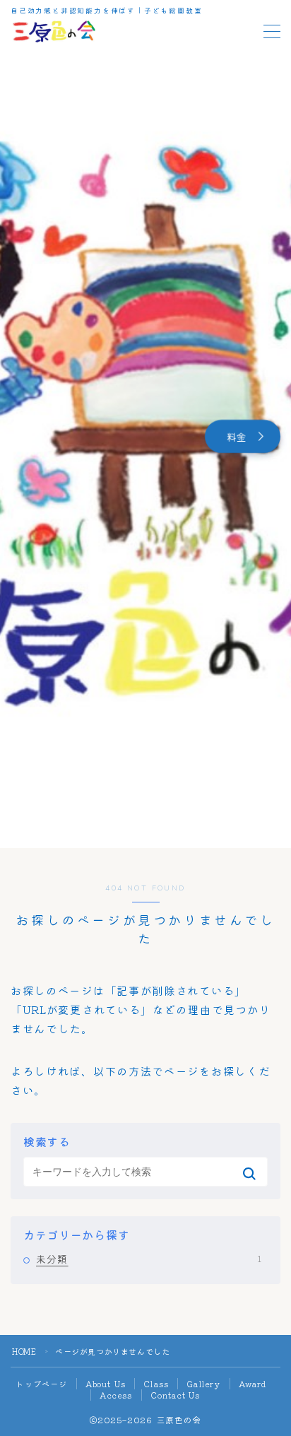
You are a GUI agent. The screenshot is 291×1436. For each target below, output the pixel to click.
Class (156, 1383)
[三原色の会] (54, 31)
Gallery (203, 1383)
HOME (24, 1351)
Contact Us (175, 1395)
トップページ (41, 1383)
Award (253, 1383)
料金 (237, 436)
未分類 (148, 1259)
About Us (105, 1383)
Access (116, 1395)
